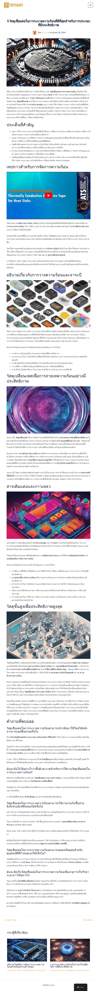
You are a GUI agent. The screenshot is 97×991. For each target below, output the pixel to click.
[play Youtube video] (48, 195)
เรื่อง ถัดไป (88, 920)
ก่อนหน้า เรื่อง (9, 920)
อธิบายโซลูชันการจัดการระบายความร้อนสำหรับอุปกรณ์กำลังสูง (25, 965)
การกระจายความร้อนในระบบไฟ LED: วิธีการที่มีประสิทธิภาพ (69, 965)
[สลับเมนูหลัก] (90, 5)
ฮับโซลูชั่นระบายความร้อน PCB (34, 970)
